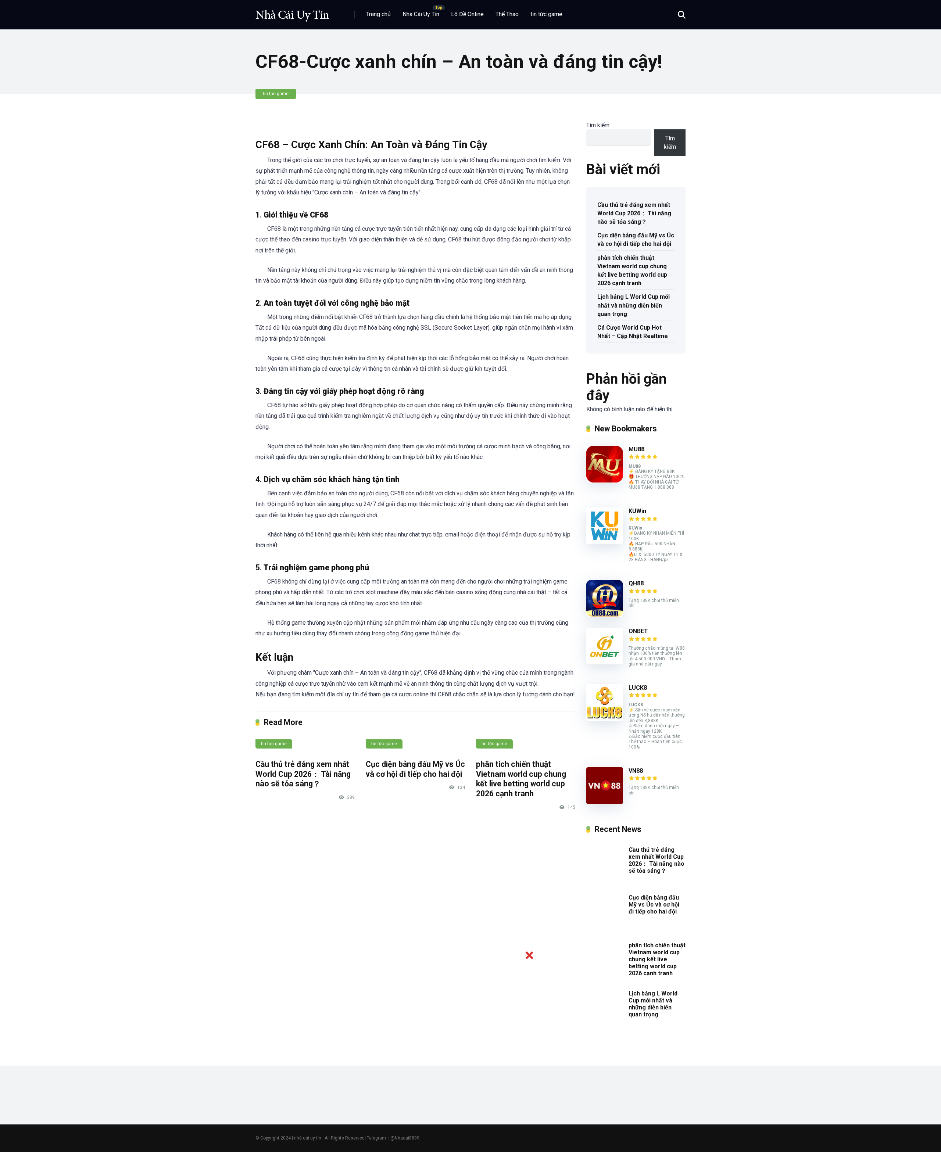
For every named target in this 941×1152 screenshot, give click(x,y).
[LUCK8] (604, 718)
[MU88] (604, 480)
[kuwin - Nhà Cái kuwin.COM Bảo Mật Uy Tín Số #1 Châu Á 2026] (292, 12)
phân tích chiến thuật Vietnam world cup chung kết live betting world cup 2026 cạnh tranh (521, 779)
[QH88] (604, 614)
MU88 (636, 449)
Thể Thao (507, 14)
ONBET (638, 631)
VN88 (636, 770)
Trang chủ (378, 14)
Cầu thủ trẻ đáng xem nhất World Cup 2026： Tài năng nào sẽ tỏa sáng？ (303, 774)
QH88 (636, 583)
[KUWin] (604, 542)
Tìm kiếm (597, 125)
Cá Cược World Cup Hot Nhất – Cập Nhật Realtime (632, 332)
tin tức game (546, 14)
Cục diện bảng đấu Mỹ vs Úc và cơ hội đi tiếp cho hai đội (415, 769)
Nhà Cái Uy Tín (420, 14)
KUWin (637, 510)
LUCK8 (638, 687)
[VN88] (604, 801)
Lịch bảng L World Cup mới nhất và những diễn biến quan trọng (633, 305)
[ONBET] (604, 662)
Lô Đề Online (467, 14)
